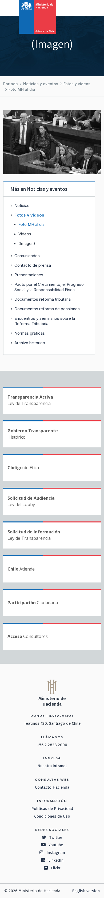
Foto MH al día (22, 89)
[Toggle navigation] (77, 7)
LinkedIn (55, 860)
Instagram (55, 852)
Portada (10, 83)
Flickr (56, 868)
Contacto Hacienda (52, 787)
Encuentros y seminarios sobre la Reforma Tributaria (44, 321)
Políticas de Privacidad (52, 808)
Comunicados (27, 255)
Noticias (21, 205)
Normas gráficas (29, 333)
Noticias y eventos (40, 83)
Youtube (56, 845)
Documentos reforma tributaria (42, 299)
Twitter (55, 837)
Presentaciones (28, 274)
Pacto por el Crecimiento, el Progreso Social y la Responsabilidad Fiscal (49, 287)
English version (86, 890)
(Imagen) (26, 243)
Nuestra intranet (52, 765)
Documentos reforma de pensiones (47, 308)
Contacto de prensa (32, 265)
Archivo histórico (29, 342)
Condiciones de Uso (52, 816)
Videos (24, 234)
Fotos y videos (76, 83)
